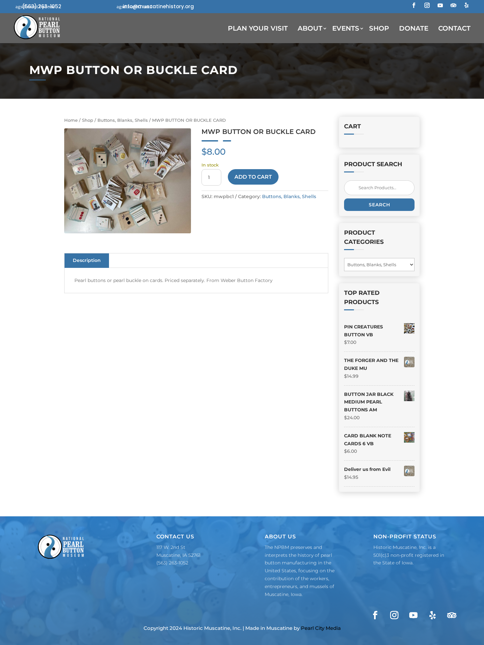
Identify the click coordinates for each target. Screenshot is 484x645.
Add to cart (253, 177)
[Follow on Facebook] (414, 5)
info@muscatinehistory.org (158, 6)
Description (87, 260)
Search (379, 205)
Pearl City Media (321, 628)
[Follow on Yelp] (466, 5)
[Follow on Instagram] (427, 5)
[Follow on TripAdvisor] (453, 5)
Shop (379, 28)
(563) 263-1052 (41, 6)
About (310, 28)
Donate (413, 28)
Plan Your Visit (258, 28)
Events (345, 28)
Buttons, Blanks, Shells (122, 120)
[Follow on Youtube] (440, 5)
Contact (454, 28)
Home (71, 120)
